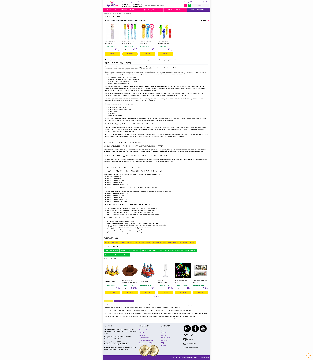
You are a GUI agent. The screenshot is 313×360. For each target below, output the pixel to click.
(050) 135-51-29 (126, 6)
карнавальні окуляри (174, 242)
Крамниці (153, 2)
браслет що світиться (118, 242)
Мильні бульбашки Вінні (114, 178)
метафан (137, 305)
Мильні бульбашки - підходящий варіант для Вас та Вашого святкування (136, 156)
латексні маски (165, 310)
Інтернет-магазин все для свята (113, 149)
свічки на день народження (125, 305)
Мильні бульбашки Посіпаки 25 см (117, 199)
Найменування (133, 20)
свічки (146, 149)
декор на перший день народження (170, 313)
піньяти (107, 242)
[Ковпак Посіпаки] (112, 270)
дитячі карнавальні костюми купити (116, 307)
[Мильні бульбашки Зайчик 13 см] (112, 31)
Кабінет (206, 2)
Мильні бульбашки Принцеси (115, 180)
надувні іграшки (132, 242)
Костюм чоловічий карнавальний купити (117, 255)
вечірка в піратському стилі (180, 151)
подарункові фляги (160, 305)
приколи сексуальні (135, 313)
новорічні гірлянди (174, 307)
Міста (131, 301)
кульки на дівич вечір (164, 319)
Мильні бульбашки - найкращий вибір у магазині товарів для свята (133, 146)
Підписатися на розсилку (191, 347)
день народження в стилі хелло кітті (116, 319)
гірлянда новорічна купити (175, 149)
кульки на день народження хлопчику (157, 307)
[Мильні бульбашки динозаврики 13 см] (165, 31)
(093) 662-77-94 (126, 4)
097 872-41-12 (191, 339)
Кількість (142, 20)
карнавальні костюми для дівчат (147, 319)
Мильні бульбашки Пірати (114, 182)
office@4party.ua (191, 343)
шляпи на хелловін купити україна (181, 310)
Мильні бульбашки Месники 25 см (117, 201)
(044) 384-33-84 (137, 6)
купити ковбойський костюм (150, 313)
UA (185, 2)
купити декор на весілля (178, 159)
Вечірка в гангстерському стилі (130, 250)
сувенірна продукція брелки (190, 313)
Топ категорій (108, 301)
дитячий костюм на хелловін (145, 316)
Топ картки (125, 301)
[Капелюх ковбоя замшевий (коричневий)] (130, 270)
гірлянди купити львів (159, 242)
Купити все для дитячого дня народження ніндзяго (180, 250)
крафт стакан (203, 313)
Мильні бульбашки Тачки (114, 176)
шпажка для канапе (152, 161)
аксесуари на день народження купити (117, 313)
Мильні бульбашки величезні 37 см (117, 184)
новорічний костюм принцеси (136, 307)
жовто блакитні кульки (147, 305)
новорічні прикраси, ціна (127, 159)
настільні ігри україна (129, 316)
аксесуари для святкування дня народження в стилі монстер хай (124, 310)
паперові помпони (188, 242)
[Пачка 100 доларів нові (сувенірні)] (200, 270)
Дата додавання (121, 20)
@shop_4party (191, 335)
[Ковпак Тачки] (147, 270)
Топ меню (117, 301)
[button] (115, 9)
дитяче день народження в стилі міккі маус (182, 316)
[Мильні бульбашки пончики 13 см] (147, 31)
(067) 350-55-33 (137, 4)
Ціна (113, 20)
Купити (112, 54)
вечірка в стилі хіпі (110, 305)
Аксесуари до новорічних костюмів (152, 250)
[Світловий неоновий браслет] (183, 270)
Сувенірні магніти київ (111, 250)
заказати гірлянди (187, 305)
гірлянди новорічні (144, 242)
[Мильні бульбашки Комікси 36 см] (130, 31)
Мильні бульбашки (112, 17)
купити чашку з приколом (152, 310)
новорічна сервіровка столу (113, 316)
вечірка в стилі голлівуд (174, 305)
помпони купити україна (161, 316)
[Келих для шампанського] (165, 270)
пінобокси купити (177, 319)
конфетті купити (132, 319)
